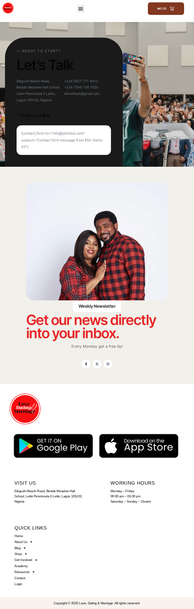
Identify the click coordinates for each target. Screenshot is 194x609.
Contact (19, 578)
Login (18, 584)
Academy (21, 566)
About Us (20, 542)
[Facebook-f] (86, 364)
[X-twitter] (97, 364)
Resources (22, 572)
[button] (81, 9)
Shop (18, 554)
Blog (17, 548)
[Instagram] (108, 364)
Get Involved (23, 560)
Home (18, 536)
